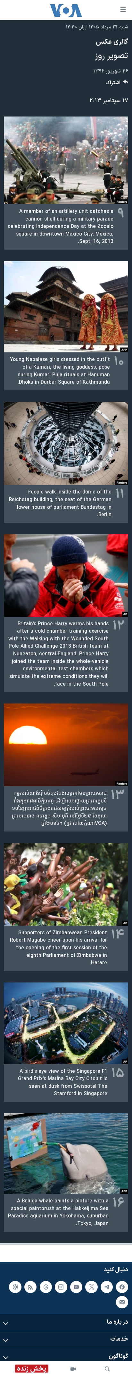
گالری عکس (112, 42)
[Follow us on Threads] (46, 1287)
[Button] (116, 84)
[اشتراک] (122, 1302)
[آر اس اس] (30, 1287)
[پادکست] (15, 1287)
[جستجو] (107, 1369)
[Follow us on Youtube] (76, 1287)
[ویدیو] (73, 1369)
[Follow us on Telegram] (107, 1287)
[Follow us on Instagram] (61, 1287)
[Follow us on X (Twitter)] (91, 1287)
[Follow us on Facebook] (122, 1287)
